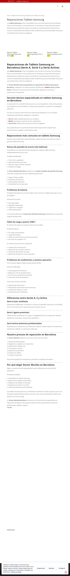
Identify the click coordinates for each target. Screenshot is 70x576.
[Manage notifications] (66, 572)
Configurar (62, 568)
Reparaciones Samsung (18, 15)
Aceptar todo (41, 568)
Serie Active (12, 323)
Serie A (47, 87)
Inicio (8, 15)
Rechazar (51, 568)
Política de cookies (16, 572)
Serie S (10, 121)
